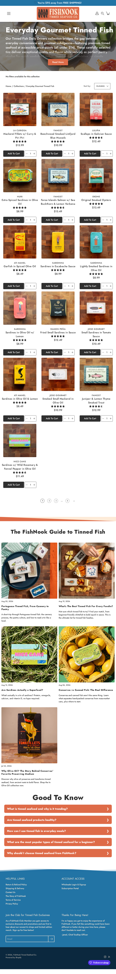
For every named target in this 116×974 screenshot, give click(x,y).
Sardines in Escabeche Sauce (58, 266)
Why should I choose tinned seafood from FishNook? (41, 853)
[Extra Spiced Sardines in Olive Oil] (19, 175)
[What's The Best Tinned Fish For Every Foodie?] (87, 571)
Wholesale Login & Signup (74, 884)
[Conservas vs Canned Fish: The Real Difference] (87, 654)
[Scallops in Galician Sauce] (96, 109)
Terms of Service (13, 899)
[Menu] (9, 13)
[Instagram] (105, 957)
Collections (19, 86)
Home (8, 86)
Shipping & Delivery (15, 888)
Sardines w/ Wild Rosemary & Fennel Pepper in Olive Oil (20, 467)
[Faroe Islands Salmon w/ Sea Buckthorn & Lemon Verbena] (58, 175)
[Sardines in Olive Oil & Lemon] (19, 374)
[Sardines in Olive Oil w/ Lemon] (19, 308)
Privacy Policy (12, 903)
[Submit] (51, 939)
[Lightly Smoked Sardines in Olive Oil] (96, 242)
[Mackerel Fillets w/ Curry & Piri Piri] (19, 109)
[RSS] (109, 957)
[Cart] (108, 13)
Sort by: (87, 86)
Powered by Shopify (13, 957)
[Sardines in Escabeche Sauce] (58, 242)
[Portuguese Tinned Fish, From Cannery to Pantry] (29, 571)
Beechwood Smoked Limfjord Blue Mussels (58, 136)
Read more (58, 62)
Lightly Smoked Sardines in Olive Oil (96, 268)
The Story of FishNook (16, 896)
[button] (102, 13)
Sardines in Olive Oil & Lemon (20, 399)
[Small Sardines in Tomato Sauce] (96, 308)
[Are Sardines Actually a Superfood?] (29, 654)
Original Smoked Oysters (96, 200)
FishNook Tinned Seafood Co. (25, 955)
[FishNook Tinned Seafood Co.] (58, 13)
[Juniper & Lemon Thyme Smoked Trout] (96, 374)
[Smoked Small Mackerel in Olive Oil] (58, 374)
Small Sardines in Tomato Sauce (96, 334)
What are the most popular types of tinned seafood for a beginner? (51, 842)
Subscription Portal (70, 888)
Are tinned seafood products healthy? (31, 820)
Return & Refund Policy (16, 884)
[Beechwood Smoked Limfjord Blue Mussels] (58, 109)
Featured (100, 86)
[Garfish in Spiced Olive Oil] (19, 242)
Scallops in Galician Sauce (96, 134)
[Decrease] (27, 153)
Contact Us (10, 892)
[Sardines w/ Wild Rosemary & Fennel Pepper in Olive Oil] (19, 440)
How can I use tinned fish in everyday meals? (36, 831)
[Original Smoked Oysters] (96, 175)
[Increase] (34, 153)
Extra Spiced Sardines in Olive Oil (20, 202)
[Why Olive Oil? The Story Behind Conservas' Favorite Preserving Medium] (29, 735)
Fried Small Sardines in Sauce (58, 332)
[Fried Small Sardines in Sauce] (58, 308)
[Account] (97, 13)
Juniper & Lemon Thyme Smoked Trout (96, 400)
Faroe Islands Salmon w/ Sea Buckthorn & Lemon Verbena (58, 202)
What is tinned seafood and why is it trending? (37, 809)
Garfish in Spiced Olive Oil (20, 266)
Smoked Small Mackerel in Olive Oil (58, 400)
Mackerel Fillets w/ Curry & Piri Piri (19, 136)
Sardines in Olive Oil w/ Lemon (20, 334)
